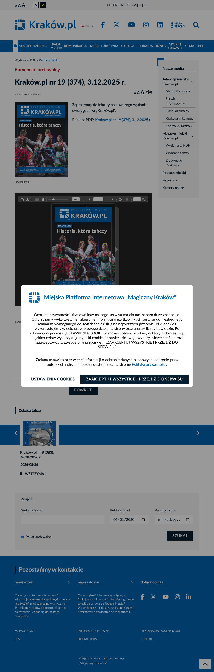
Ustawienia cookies (53, 379)
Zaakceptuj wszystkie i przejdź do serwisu (134, 379)
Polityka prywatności (149, 365)
